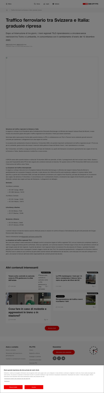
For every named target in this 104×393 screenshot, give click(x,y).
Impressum (7, 381)
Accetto (34, 387)
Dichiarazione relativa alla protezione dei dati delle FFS (17, 378)
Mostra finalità (13, 387)
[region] (52, 379)
